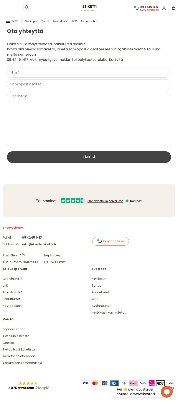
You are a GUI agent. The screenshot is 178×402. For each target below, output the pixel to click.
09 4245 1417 (32, 237)
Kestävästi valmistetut (109, 312)
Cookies (9, 343)
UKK (5, 285)
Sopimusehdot (14, 329)
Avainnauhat (89, 21)
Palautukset (11, 299)
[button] (28, 385)
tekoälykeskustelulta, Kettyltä (97, 59)
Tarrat (45, 21)
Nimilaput (31, 21)
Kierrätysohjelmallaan (19, 356)
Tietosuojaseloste (16, 336)
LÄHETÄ (89, 156)
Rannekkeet (61, 21)
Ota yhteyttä (13, 279)
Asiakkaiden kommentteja (22, 363)
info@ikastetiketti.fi (130, 49)
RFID (74, 21)
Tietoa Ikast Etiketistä (19, 349)
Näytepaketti (12, 306)
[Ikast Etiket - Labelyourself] (89, 8)
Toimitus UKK (12, 292)
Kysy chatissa (113, 241)
